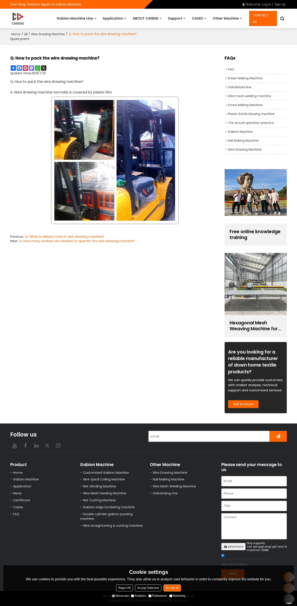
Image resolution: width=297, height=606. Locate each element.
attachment (235, 546)
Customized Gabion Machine (106, 472)
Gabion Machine (26, 479)
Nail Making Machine (168, 479)
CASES (197, 18)
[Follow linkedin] (36, 445)
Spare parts (19, 39)
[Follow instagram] (58, 445)
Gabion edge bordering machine (109, 507)
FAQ (16, 514)
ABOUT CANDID (146, 18)
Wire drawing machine (33, 92)
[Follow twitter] (47, 445)
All (25, 34)
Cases (18, 507)
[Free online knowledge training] (256, 192)
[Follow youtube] (14, 445)
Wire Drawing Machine (48, 34)
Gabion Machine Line (75, 18)
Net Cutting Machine (99, 500)
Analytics (140, 595)
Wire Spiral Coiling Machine (104, 479)
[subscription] (278, 436)
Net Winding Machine (99, 486)
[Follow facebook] (25, 445)
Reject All (124, 587)
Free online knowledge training (255, 235)
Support (175, 18)
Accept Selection (148, 587)
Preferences (159, 595)
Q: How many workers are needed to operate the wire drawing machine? (77, 241)
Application (113, 18)
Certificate (21, 500)
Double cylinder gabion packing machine (106, 516)
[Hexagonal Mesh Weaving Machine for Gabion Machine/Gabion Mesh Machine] (256, 284)
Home (15, 34)
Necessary (122, 595)
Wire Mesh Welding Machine (174, 486)
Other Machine (226, 18)
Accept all (172, 587)
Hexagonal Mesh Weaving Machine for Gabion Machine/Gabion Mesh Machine (255, 326)
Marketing (179, 595)
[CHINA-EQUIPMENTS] (17, 18)
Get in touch (243, 404)
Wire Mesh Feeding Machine (104, 493)
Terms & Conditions (234, 564)
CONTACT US (261, 18)
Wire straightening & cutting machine (113, 525)
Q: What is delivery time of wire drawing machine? (64, 236)
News (17, 493)
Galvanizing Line (165, 493)
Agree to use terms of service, (245, 561)
